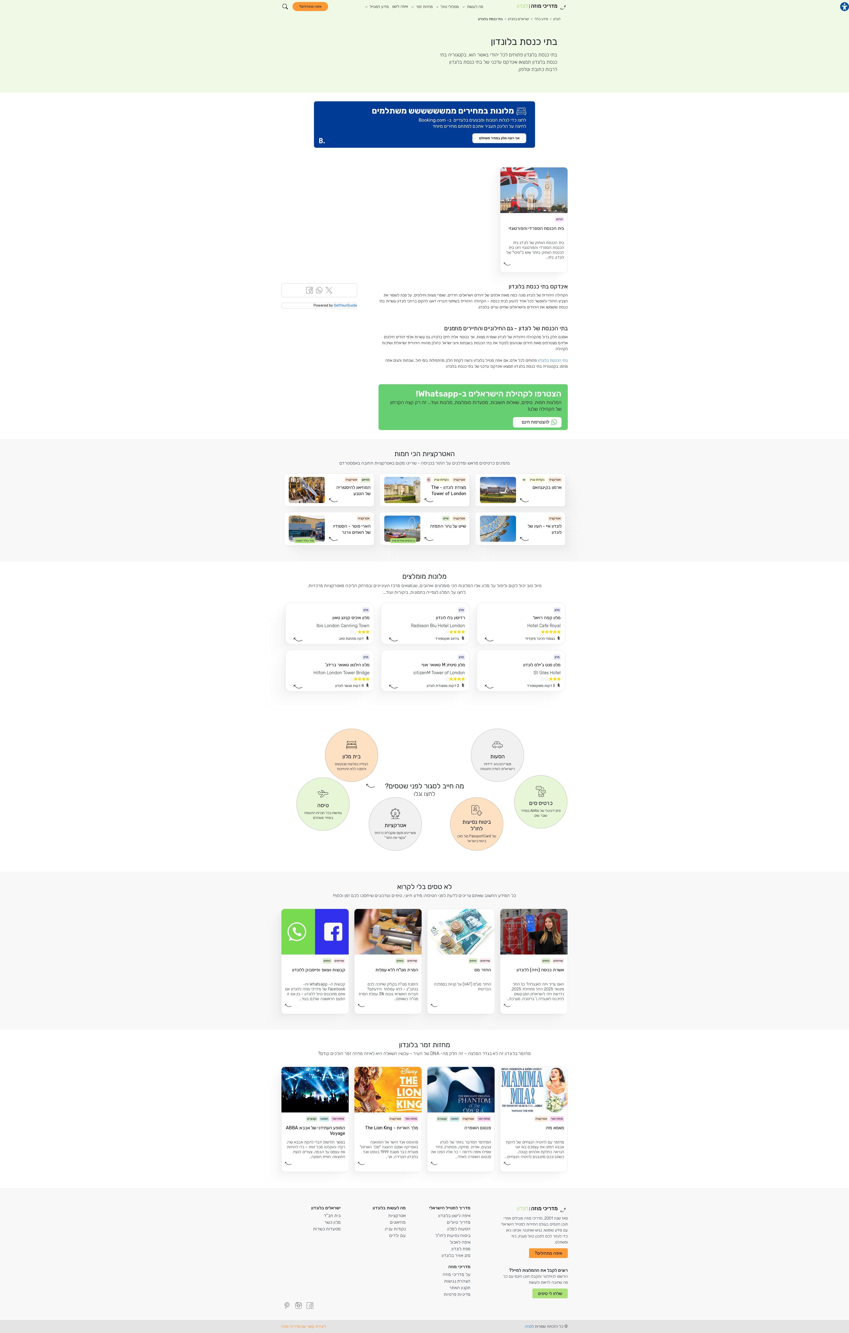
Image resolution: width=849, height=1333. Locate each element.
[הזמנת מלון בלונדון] (424, 124)
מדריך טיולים (458, 1222)
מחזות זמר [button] (424, 6)
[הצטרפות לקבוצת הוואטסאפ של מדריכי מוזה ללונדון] (473, 407)
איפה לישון (400, 6)
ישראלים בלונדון (518, 19)
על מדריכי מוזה (456, 1274)
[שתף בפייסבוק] (309, 290)
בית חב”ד (332, 1215)
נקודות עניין (395, 1228)
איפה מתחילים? (310, 6)
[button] (285, 6)
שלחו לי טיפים (550, 1293)
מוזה (528, 1326)
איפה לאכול (460, 1242)
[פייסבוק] (310, 1305)
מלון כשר (332, 1222)
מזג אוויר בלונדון (456, 1255)
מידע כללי (541, 19)
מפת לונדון (460, 1248)
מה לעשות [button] (474, 6)
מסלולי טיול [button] (449, 6)
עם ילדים (397, 1235)
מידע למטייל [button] (379, 6)
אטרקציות (397, 1215)
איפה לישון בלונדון (454, 1215)
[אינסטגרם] (298, 1305)
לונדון (556, 19)
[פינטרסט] (287, 1305)
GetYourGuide (345, 305)
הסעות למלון (458, 1228)
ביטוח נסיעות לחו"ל (452, 1235)
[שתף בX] (329, 290)
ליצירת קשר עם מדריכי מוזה (303, 1326)
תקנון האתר (459, 1287)
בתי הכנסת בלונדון (553, 360)
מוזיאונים (398, 1222)
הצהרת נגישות (457, 1281)
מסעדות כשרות (327, 1228)
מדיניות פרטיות (457, 1294)
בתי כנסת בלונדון (490, 19)
